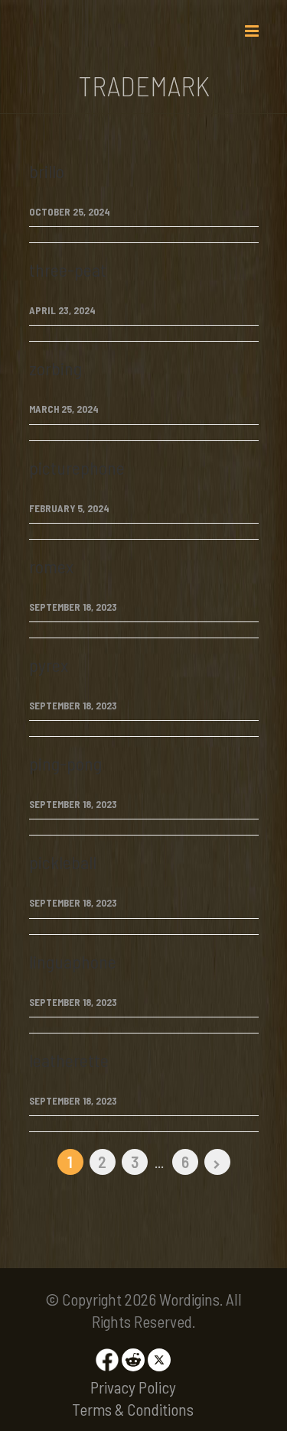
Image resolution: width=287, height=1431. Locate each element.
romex (51, 566)
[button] (252, 23)
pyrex (48, 665)
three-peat (67, 269)
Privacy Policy (133, 1387)
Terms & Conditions (133, 1409)
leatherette (69, 1060)
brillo (46, 171)
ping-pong (65, 763)
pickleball (62, 862)
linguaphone (72, 961)
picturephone (77, 467)
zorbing (55, 368)
